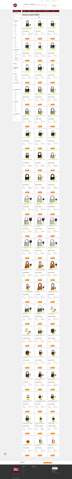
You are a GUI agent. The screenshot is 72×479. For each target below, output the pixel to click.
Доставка (23, 471)
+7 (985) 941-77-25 (33, 4)
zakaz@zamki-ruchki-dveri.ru (55, 472)
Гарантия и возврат (24, 470)
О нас (22, 467)
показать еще (16, 47)
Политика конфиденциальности (35, 467)
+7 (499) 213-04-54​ (26, 4)
